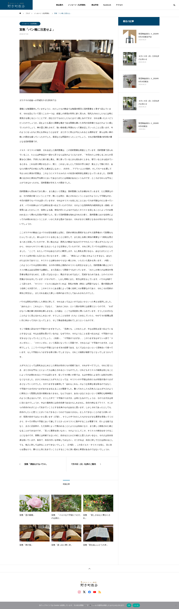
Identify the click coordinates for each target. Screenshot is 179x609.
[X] (84, 592)
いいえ (136, 605)
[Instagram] (79, 592)
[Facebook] (89, 592)
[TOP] (89, 568)
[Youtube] (94, 592)
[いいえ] (176, 605)
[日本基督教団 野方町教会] (16, 5)
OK (129, 605)
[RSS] (99, 592)
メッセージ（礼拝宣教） (30, 24)
